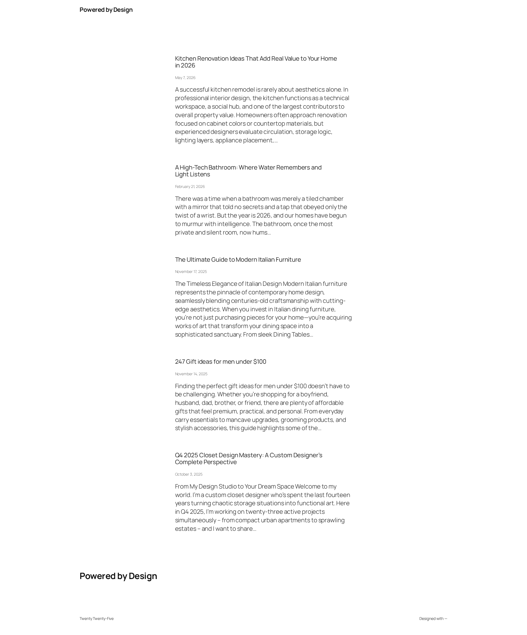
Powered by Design (106, 9)
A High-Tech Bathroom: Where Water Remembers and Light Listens (248, 171)
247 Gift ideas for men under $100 (221, 361)
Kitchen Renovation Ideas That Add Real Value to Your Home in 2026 (256, 62)
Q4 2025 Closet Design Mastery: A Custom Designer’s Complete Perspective (249, 458)
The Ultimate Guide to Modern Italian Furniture (238, 259)
